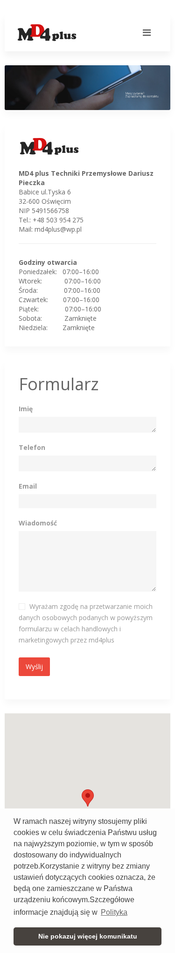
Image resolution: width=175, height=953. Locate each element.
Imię (26, 408)
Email (28, 486)
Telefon (32, 447)
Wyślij (34, 666)
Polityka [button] (114, 912)
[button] (88, 798)
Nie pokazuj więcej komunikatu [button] (87, 936)
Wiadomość (38, 522)
